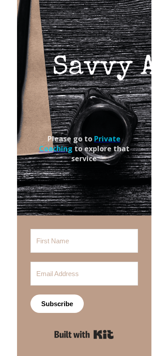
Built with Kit (84, 334)
